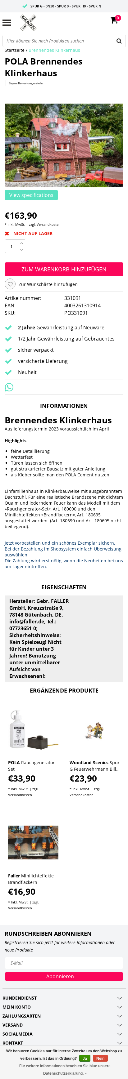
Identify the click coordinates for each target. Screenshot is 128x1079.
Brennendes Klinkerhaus (54, 50)
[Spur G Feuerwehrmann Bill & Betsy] (95, 729)
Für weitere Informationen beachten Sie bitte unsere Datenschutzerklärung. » (65, 1070)
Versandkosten (49, 224)
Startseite (15, 50)
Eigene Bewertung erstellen (26, 83)
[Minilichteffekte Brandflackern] (33, 842)
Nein (100, 1058)
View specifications (31, 195)
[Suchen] (119, 41)
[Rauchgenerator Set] (33, 729)
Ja (85, 1058)
